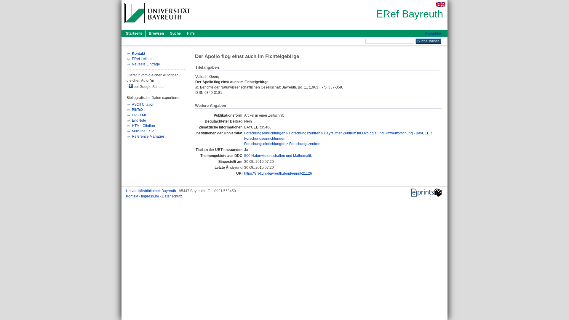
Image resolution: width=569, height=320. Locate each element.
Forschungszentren (304, 133)
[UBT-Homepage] (157, 25)
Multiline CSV (143, 131)
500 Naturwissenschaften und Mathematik (278, 156)
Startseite (134, 33)
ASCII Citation (143, 104)
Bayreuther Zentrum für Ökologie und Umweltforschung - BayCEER (378, 133)
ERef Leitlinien (144, 59)
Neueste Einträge (146, 64)
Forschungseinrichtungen (264, 133)
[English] (440, 4)
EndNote (139, 120)
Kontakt (132, 196)
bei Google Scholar (149, 87)
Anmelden (433, 33)
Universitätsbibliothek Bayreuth (151, 191)
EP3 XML (139, 115)
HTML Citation (143, 126)
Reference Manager (148, 136)
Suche (175, 33)
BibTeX (137, 110)
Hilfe (191, 33)
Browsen (156, 33)
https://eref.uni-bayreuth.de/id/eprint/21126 (278, 173)
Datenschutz (172, 196)
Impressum (150, 196)
